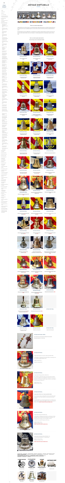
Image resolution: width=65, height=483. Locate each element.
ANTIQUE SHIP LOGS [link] (4, 154)
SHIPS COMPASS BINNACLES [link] (3, 161)
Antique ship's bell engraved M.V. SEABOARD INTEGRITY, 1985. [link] (5, 25)
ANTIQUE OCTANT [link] (3, 155)
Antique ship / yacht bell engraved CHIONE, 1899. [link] (5, 29)
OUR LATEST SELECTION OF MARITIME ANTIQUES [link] (4, 16)
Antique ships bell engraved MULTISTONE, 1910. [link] (4, 77)
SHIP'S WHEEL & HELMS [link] (4, 168)
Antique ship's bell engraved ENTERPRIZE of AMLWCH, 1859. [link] (5, 38)
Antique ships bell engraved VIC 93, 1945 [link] (5, 90)
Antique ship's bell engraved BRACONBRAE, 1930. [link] (4, 120)
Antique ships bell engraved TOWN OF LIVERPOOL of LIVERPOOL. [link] (4, 96)
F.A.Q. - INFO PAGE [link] (3, 14)
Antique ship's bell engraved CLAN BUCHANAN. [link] (4, 126)
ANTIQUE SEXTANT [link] (3, 152)
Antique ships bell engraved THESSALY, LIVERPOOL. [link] (4, 92)
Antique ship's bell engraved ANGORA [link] (4, 107)
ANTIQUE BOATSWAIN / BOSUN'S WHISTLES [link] (4, 202)
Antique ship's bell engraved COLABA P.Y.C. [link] (4, 102)
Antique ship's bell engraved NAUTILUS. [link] (4, 123)
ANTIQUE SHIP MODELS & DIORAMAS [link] (4, 185)
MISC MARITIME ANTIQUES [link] (3, 182)
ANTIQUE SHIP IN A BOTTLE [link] (3, 176)
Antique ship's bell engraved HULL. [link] (4, 51)
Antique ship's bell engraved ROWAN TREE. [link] (4, 44)
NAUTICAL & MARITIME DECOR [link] (4, 200)
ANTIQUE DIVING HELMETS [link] (3, 19)
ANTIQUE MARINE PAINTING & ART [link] (3, 180)
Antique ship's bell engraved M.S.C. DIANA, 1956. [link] (5, 41)
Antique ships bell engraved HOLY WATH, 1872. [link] (5, 87)
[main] (38, 5)
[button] (64, 1)
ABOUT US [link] (2, 13)
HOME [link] (2, 10)
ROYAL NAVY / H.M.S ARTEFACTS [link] (3, 193)
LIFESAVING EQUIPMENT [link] (4, 172)
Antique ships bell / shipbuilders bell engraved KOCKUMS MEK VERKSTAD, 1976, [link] (5, 57)
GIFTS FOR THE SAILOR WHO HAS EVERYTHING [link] (4, 209)
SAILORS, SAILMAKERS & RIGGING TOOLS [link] (4, 206)
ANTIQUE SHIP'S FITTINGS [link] (3, 197)
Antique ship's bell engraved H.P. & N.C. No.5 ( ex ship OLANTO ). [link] (5, 110)
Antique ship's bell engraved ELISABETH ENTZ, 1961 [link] (4, 140)
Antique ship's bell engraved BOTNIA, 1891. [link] (4, 35)
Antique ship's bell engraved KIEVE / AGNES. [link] (4, 32)
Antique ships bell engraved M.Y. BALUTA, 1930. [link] (5, 99)
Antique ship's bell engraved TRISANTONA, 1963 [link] (4, 114)
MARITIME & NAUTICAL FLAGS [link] (4, 204)
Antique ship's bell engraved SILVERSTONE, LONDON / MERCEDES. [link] (5, 131)
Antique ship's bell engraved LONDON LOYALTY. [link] (4, 137)
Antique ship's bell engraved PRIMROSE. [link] (4, 128)
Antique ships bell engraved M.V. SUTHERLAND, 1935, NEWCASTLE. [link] (4, 61)
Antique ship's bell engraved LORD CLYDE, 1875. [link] (5, 144)
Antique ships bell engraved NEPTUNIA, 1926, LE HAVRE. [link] (5, 68)
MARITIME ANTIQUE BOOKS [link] (4, 188)
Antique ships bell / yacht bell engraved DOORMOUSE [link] (4, 54)
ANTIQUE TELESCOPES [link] (4, 186)
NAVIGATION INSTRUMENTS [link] (3, 159)
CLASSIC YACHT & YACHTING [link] (3, 195)
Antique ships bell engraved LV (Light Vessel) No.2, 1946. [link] (4, 73)
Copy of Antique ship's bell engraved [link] (5, 149)
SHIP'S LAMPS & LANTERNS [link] (3, 151)
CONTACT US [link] (3, 11)
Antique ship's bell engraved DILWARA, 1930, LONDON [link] (4, 117)
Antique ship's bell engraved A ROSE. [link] (4, 105)
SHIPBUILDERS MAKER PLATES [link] (4, 167)
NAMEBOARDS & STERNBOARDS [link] (3, 191)
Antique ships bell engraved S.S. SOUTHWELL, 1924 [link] (4, 65)
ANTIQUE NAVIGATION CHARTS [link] (4, 178)
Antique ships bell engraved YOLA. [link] (4, 71)
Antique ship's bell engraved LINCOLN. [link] (4, 84)
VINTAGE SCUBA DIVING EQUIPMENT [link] (4, 21)
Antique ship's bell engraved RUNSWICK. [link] (5, 135)
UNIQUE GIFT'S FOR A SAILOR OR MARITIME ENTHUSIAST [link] (4, 211)
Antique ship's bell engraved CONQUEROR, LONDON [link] (4, 48)
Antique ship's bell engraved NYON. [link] (4, 146)
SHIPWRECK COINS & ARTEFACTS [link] (4, 170)
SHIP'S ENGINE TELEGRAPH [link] (3, 165)
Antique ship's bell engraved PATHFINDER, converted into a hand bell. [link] (5, 81)
